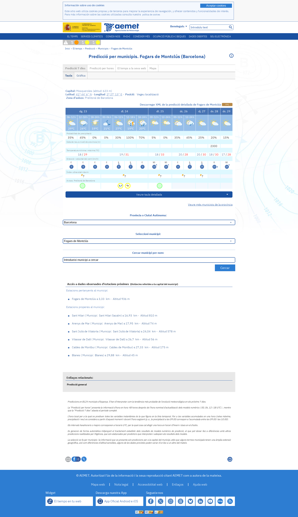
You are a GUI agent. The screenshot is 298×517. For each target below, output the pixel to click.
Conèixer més (141, 36)
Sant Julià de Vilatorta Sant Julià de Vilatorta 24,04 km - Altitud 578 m (124, 331)
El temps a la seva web (131, 68)
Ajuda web (200, 484)
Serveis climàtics (92, 36)
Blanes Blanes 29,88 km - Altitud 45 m (105, 355)
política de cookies (151, 14)
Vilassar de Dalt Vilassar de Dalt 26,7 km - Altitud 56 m (114, 339)
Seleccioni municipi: (148, 234)
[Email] (68, 461)
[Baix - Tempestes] (128, 185)
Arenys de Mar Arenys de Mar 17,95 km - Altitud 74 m (114, 323)
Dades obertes (198, 36)
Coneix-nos (113, 36)
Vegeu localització (148, 94)
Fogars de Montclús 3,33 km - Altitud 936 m (101, 299)
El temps (72, 36)
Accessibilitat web (150, 484)
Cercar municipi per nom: (148, 252)
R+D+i (126, 36)
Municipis (103, 48)
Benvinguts (177, 26)
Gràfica (81, 75)
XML (227, 104)
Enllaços (177, 484)
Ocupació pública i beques (169, 36)
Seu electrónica (220, 36)
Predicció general (77, 384)
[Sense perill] (82, 185)
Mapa (153, 68)
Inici (67, 48)
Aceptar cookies (216, 5)
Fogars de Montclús (121, 48)
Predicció (90, 48)
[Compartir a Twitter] (84, 459)
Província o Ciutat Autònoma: (148, 215)
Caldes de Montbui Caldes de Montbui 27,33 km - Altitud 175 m (120, 347)
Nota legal (121, 484)
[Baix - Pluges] (121, 185)
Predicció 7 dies (74, 68)
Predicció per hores (101, 68)
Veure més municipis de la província (210, 204)
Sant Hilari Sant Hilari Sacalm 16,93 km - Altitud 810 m (114, 315)
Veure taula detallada (149, 194)
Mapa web (98, 484)
